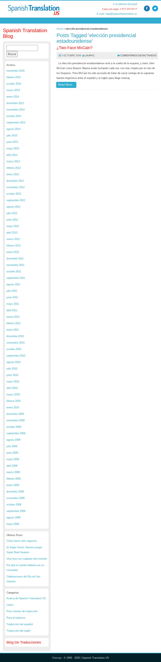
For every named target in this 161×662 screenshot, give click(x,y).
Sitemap (56, 657)
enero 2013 (12, 174)
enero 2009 (12, 485)
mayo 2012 (12, 226)
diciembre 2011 (15, 258)
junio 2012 (12, 219)
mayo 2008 (12, 523)
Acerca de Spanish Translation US (26, 598)
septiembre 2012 (15, 200)
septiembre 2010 (15, 355)
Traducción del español (19, 624)
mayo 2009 (12, 459)
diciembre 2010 (15, 336)
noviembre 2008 (15, 498)
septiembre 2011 (15, 277)
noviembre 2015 (15, 70)
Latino (9, 604)
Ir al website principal (125, 4)
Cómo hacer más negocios (21, 540)
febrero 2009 (13, 478)
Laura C (90, 55)
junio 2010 (12, 375)
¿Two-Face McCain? (74, 48)
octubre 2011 (13, 271)
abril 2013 (11, 154)
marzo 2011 (13, 316)
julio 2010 (11, 368)
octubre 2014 (13, 83)
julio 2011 (11, 290)
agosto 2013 (13, 129)
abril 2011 (11, 310)
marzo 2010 (13, 394)
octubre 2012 (13, 193)
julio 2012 (11, 213)
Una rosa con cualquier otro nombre (26, 558)
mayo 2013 (12, 148)
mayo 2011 (12, 303)
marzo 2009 (13, 472)
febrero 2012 (13, 245)
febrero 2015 (13, 77)
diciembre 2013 (15, 103)
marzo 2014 (13, 90)
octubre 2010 (13, 349)
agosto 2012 (13, 206)
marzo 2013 (13, 161)
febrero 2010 (13, 400)
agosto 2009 (13, 439)
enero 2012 (12, 252)
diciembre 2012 (15, 180)
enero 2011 (12, 329)
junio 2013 (12, 141)
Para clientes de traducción (22, 611)
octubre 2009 (13, 426)
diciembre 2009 (15, 413)
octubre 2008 (13, 504)
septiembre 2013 (15, 122)
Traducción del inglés (18, 630)
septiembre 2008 (15, 511)
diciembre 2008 (15, 491)
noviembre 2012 (15, 187)
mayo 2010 (12, 381)
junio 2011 (12, 297)
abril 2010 (11, 388)
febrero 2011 (13, 323)
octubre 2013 (13, 116)
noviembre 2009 (15, 420)
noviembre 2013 (15, 109)
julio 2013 (11, 135)
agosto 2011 (13, 284)
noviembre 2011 (15, 265)
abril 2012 (11, 232)
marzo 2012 (13, 239)
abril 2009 (11, 465)
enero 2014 (12, 96)
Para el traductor (15, 617)
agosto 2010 (13, 362)
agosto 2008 (13, 517)
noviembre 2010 (15, 342)
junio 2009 (12, 452)
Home (60, 28)
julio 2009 (11, 446)
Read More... (66, 84)
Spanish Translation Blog (25, 33)
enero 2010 (12, 407)
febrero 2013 (13, 167)
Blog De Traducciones (23, 642)
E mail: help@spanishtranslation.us (117, 13)
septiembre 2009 (15, 433)
